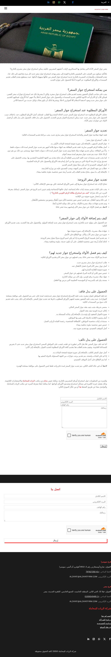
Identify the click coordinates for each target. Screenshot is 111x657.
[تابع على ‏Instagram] (54, 2)
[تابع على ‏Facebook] (73, 2)
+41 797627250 (92, 572)
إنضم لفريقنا (106, 616)
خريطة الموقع (105, 627)
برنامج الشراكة (105, 620)
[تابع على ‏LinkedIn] (48, 2)
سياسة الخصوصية (104, 623)
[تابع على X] (64, 2)
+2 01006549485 (92, 596)
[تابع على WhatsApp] (59, 2)
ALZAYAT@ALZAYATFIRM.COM (83, 576)
